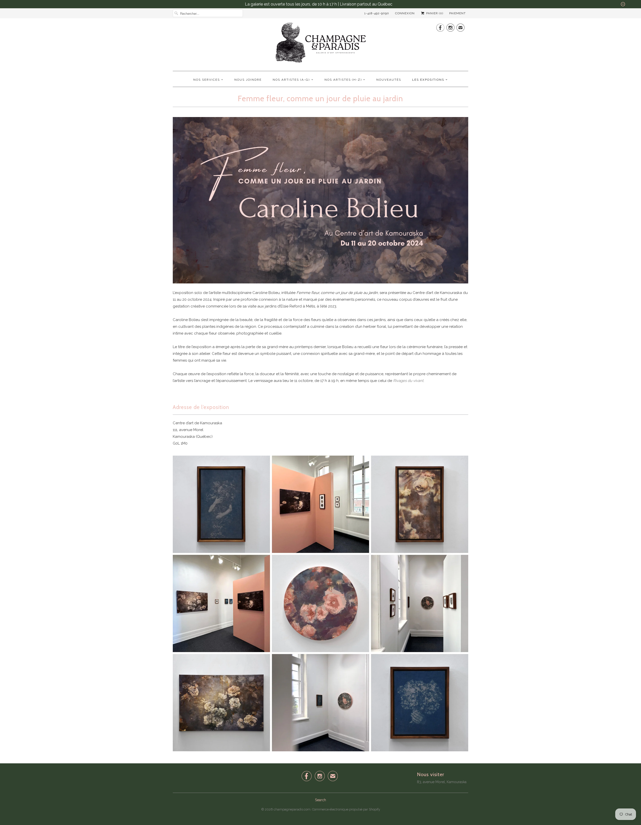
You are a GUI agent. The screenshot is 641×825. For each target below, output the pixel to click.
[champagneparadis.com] (320, 44)
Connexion (405, 13)
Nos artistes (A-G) (291, 79)
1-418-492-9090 (376, 13)
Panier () (434, 13)
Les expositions (428, 79)
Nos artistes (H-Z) (343, 79)
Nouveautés (388, 79)
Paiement (457, 13)
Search (320, 800)
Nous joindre (248, 79)
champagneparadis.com (292, 809)
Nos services (206, 79)
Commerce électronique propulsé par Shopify (346, 809)
